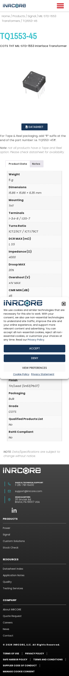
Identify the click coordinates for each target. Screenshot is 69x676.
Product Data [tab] (18, 164)
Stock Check (10, 547)
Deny (34, 358)
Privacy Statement (42, 374)
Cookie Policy (21, 374)
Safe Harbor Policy (15, 659)
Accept (34, 348)
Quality (7, 582)
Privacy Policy (36, 339)
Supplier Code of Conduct (20, 665)
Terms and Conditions (48, 659)
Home (6, 16)
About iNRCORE (12, 609)
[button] (63, 304)
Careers (8, 622)
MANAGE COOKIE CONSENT (19, 671)
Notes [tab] (36, 164)
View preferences (34, 368)
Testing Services (13, 588)
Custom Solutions (14, 541)
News (6, 629)
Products (19, 16)
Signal (32, 16)
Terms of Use (11, 653)
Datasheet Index (13, 569)
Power (6, 528)
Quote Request (12, 616)
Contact (8, 635)
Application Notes (13, 575)
